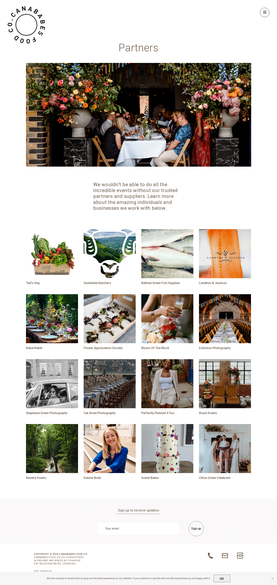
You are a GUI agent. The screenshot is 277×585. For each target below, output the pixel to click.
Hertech (46, 571)
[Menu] (264, 12)
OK (222, 578)
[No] (272, 578)
